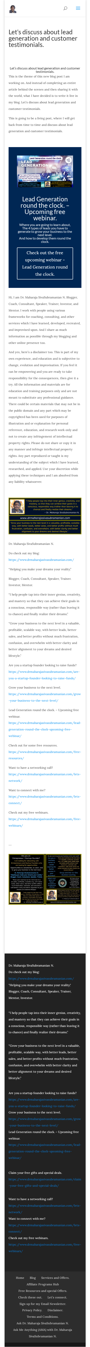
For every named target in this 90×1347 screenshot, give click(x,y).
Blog (33, 1278)
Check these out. (30, 1297)
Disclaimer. (55, 1310)
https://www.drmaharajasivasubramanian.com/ (41, 560)
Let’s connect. (57, 1297)
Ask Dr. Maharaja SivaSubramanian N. (43, 1323)
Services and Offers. (55, 1278)
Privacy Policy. (32, 1310)
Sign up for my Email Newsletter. (42, 1304)
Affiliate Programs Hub (43, 1284)
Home (20, 1278)
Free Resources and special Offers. (42, 1291)
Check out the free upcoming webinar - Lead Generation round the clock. (45, 263)
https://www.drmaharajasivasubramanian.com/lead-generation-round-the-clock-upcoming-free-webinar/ (45, 729)
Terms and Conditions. (42, 1317)
